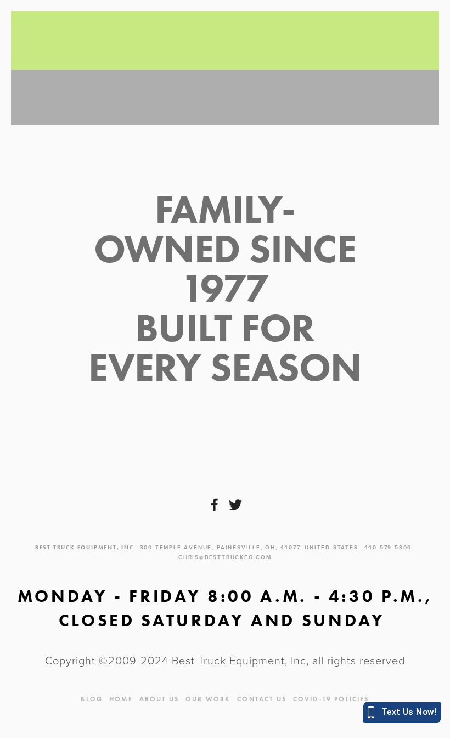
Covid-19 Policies (331, 699)
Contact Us (261, 699)
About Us (159, 699)
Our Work (207, 699)
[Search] (113, 40)
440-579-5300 (388, 547)
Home (121, 699)
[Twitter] (235, 504)
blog (92, 699)
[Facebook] (214, 504)
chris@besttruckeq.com (225, 557)
